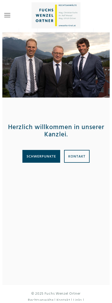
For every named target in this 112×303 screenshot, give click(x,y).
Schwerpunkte (41, 156)
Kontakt (76, 156)
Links (77, 300)
